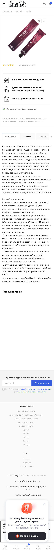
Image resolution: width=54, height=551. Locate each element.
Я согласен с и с (30, 390)
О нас (27, 454)
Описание (10, 137)
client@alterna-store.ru (28, 481)
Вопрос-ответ (27, 466)
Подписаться (42, 383)
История (27, 459)
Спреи (26, 441)
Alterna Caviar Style (26, 422)
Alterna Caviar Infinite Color (26, 419)
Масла (26, 437)
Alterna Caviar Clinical (26, 411)
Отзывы (28, 137)
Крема (26, 430)
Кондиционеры (26, 426)
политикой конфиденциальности (31, 392)
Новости (27, 462)
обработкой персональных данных (36, 389)
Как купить (45, 137)
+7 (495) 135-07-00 (19, 476)
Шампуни (26, 444)
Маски (26, 433)
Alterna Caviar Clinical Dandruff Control (25, 415)
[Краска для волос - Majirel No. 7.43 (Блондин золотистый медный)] (27, 38)
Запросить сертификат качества (21, 109)
